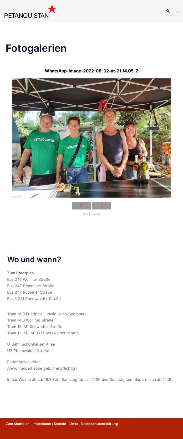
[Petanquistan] (30, 10)
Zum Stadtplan (20, 273)
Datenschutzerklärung (99, 424)
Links (73, 424)
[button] (168, 11)
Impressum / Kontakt (49, 424)
